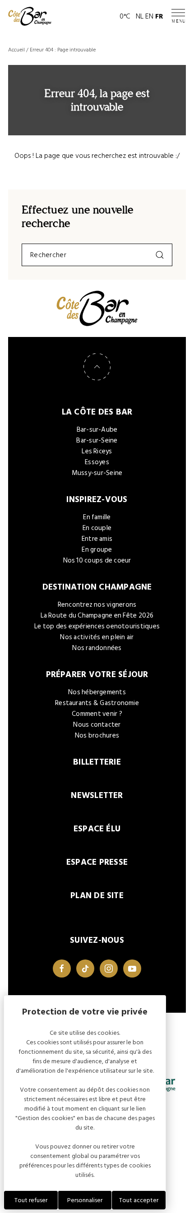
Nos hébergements (97, 692)
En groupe (97, 549)
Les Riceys (97, 451)
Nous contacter (96, 724)
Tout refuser (30, 1200)
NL (139, 16)
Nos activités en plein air (97, 637)
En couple (97, 528)
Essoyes (97, 462)
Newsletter (97, 795)
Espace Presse (97, 862)
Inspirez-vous (96, 499)
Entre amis (97, 538)
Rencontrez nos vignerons (97, 604)
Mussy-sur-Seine (97, 473)
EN (149, 16)
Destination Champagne (97, 587)
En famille (97, 517)
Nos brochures (97, 735)
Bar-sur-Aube (97, 429)
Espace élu (97, 829)
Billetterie (97, 762)
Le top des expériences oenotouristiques (97, 626)
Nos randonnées (96, 648)
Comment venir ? (97, 713)
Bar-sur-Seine (96, 440)
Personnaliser (84, 1200)
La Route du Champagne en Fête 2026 (97, 615)
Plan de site (97, 895)
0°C (125, 16)
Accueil (16, 50)
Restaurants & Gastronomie (97, 703)
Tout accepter (138, 1200)
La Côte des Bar (97, 412)
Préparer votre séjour (97, 674)
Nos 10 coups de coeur (97, 560)
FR (159, 16)
